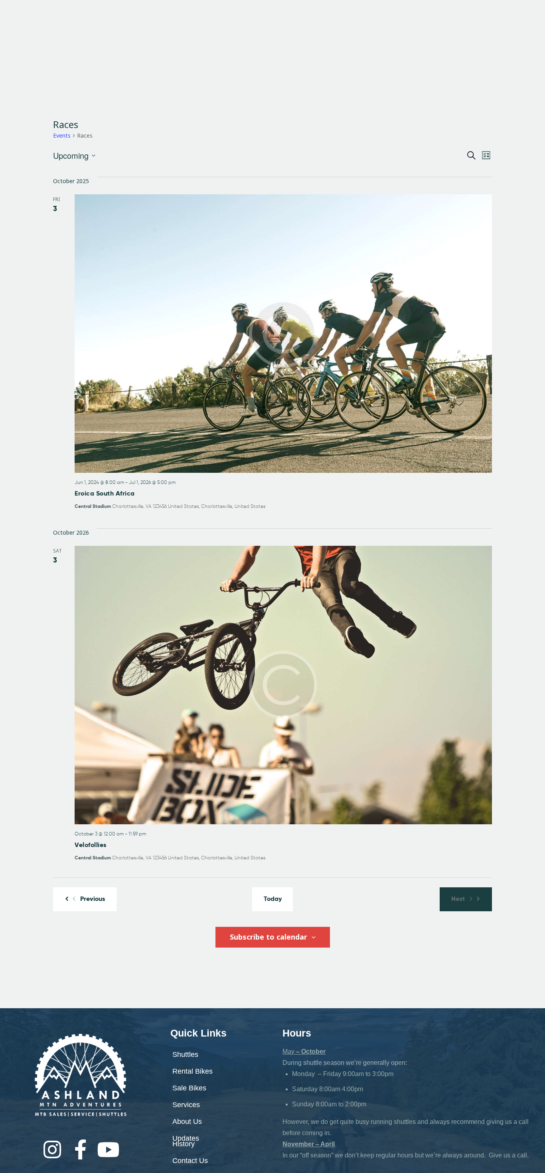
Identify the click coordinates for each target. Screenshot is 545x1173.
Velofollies (91, 845)
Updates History (185, 1141)
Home (117, 26)
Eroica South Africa (105, 493)
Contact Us (190, 1161)
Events (62, 135)
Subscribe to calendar (269, 937)
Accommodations (233, 36)
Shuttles (153, 26)
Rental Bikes (202, 26)
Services (298, 26)
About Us (340, 26)
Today (273, 899)
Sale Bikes (254, 26)
